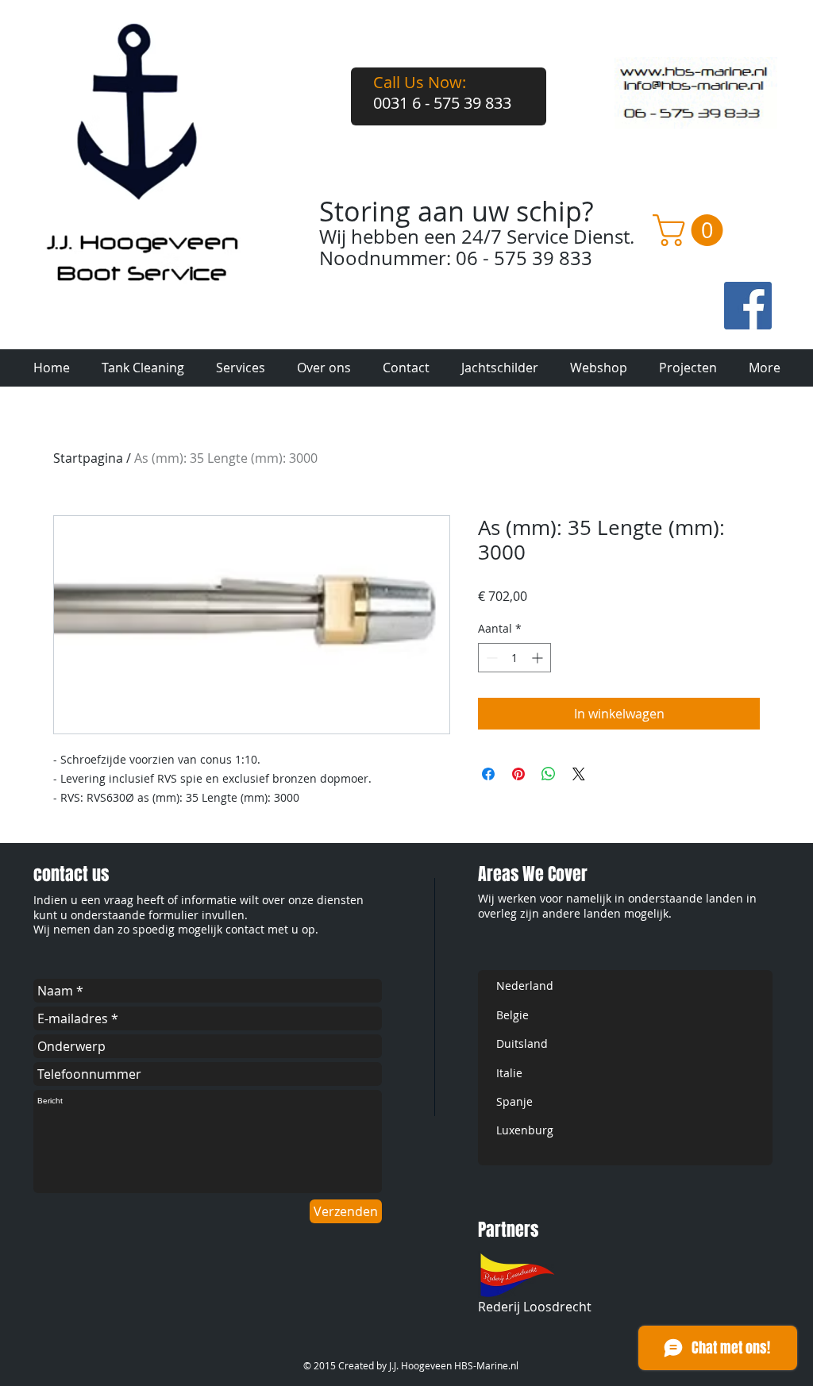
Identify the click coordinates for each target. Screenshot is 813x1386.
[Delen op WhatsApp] (548, 773)
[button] (691, 230)
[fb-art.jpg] (748, 305)
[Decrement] (490, 658)
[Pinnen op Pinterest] (518, 773)
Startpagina (88, 458)
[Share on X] (578, 773)
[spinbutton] (514, 658)
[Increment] (539, 658)
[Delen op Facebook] (488, 773)
